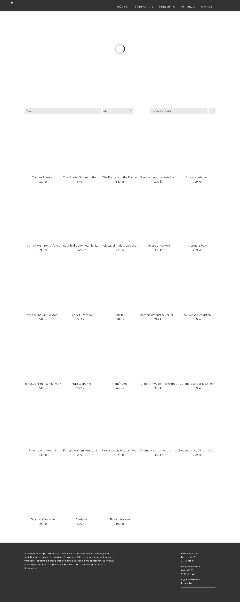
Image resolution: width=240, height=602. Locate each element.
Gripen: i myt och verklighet (158, 383)
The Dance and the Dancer (120, 177)
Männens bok (197, 245)
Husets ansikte (81, 383)
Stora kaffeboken (197, 177)
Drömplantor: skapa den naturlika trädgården (170, 450)
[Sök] (228, 6)
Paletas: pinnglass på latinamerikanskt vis (128, 245)
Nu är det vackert (158, 245)
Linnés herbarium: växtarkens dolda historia (52, 315)
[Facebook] (182, 591)
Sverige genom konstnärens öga (161, 177)
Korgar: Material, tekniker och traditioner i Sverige (172, 315)
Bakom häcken (120, 519)
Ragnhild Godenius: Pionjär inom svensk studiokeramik (98, 245)
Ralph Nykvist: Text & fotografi (44, 245)
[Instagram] (185, 591)
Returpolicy (186, 583)
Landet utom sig (81, 315)
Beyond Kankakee (43, 519)
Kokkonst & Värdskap (197, 315)
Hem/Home (120, 383)
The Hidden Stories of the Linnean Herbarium (93, 177)
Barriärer (81, 519)
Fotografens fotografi (43, 450)
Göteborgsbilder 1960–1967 (197, 383)
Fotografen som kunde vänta (82, 450)
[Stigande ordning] (212, 111)
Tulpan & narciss (43, 177)
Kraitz (120, 315)
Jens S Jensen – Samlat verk (43, 383)
